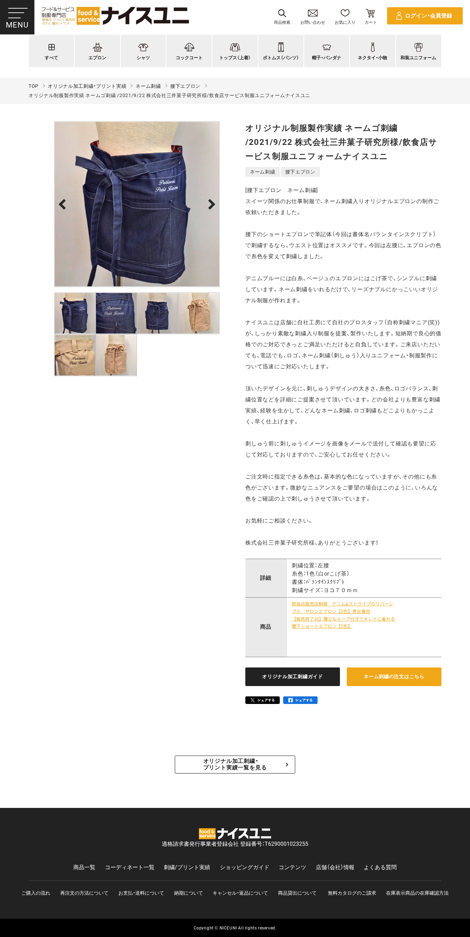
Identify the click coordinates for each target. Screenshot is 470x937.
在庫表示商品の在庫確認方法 (417, 893)
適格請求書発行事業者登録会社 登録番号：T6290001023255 (235, 844)
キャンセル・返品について (240, 893)
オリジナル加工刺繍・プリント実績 (87, 86)
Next (210, 204)
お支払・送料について (141, 893)
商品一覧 (84, 867)
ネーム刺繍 (148, 86)
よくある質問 (380, 867)
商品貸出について (297, 893)
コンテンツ (292, 867)
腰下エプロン (185, 86)
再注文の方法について (84, 893)
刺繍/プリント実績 (187, 867)
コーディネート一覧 (129, 867)
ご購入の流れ (35, 893)
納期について (188, 893)
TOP (34, 86)
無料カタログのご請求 (352, 893)
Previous (64, 204)
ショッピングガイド (244, 867)
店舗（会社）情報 (335, 867)
